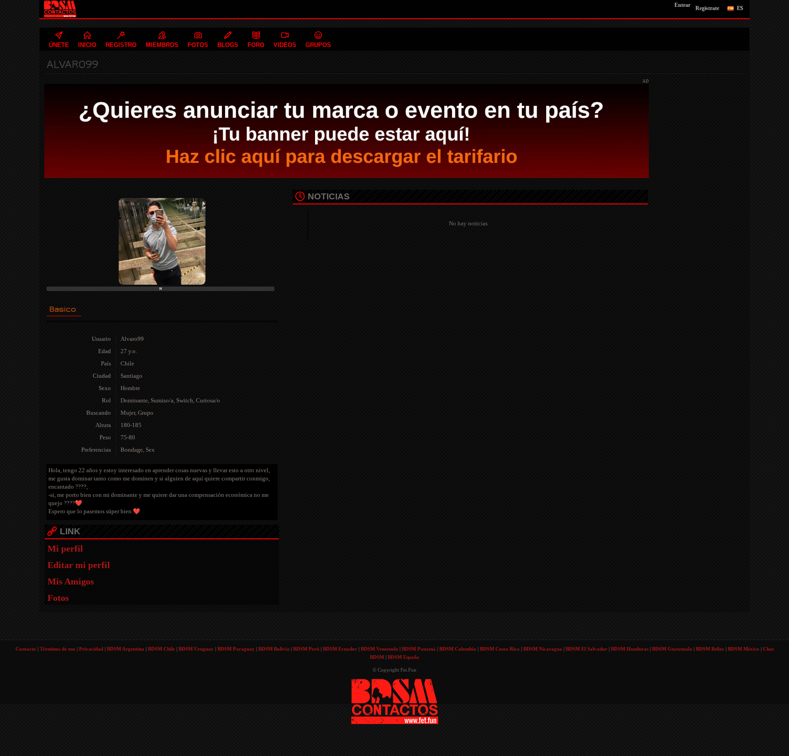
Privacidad (91, 649)
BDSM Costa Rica (500, 649)
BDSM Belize (710, 649)
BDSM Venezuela (379, 649)
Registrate (707, 8)
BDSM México (743, 649)
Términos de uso (57, 649)
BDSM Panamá (419, 649)
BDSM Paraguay (236, 649)
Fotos (58, 598)
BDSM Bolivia (273, 649)
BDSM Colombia (457, 649)
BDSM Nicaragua (542, 649)
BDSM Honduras (629, 649)
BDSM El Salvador (586, 649)
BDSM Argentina (125, 649)
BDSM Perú (306, 649)
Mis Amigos (70, 581)
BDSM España (403, 657)
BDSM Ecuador (340, 649)
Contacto (26, 649)
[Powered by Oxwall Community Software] (394, 700)
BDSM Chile (161, 649)
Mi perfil (65, 548)
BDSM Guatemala (672, 649)
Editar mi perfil (78, 565)
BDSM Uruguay (196, 649)
